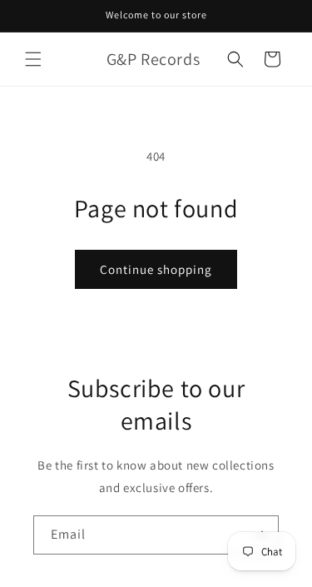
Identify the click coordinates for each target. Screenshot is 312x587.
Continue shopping (156, 269)
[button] (33, 59)
